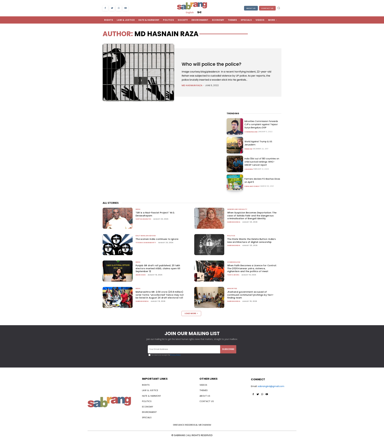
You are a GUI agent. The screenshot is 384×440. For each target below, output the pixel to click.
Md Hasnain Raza (192, 85)
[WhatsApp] (118, 8)
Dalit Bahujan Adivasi (146, 236)
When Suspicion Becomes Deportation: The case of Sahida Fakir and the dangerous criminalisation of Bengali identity (252, 215)
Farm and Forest (252, 186)
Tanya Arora (233, 275)
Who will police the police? (211, 64)
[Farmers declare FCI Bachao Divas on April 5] (235, 182)
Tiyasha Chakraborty (146, 242)
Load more (190, 313)
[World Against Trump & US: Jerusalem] (235, 145)
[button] (278, 8)
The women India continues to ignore (157, 239)
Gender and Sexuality (237, 209)
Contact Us (267, 8)
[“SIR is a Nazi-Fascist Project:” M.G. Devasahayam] (118, 218)
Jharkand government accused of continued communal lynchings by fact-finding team (250, 294)
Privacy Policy (175, 355)
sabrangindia (233, 222)
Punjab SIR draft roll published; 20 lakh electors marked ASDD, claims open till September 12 (158, 268)
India (138, 209)
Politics (231, 236)
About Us (251, 8)
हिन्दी (199, 12)
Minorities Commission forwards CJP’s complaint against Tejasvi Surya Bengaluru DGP (261, 124)
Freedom (248, 149)
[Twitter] (112, 8)
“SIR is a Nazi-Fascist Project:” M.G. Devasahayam (155, 214)
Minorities (232, 288)
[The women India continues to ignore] (118, 244)
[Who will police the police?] (138, 72)
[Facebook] (105, 8)
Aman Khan (141, 275)
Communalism (251, 132)
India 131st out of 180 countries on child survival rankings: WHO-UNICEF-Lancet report (261, 161)
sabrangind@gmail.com (271, 386)
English (190, 12)
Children (248, 169)
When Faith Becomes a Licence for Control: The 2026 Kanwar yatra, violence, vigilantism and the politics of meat (252, 268)
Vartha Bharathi (143, 219)
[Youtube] (125, 8)
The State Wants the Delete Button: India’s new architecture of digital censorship (251, 241)
